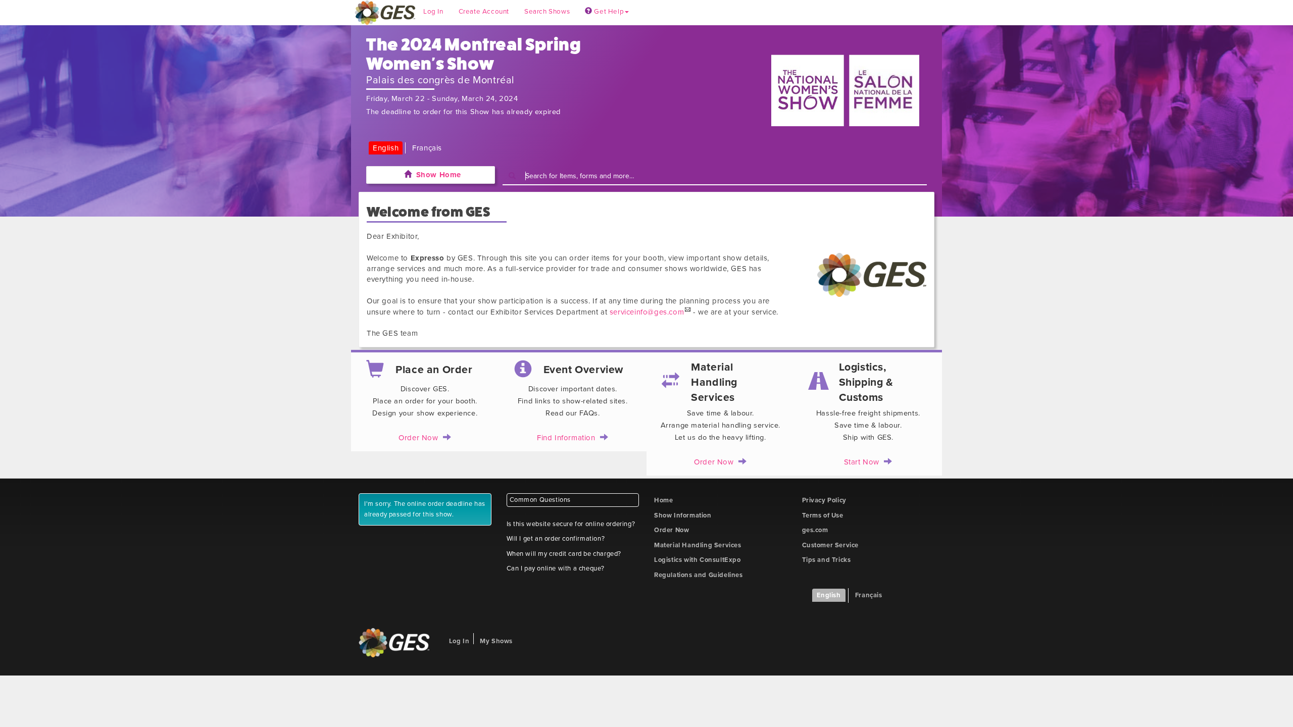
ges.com (815, 530)
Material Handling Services (697, 545)
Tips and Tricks (826, 560)
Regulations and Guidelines (698, 575)
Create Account (484, 12)
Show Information (683, 515)
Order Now (671, 530)
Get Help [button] (608, 12)
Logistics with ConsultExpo (697, 560)
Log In (433, 12)
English (386, 147)
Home (663, 500)
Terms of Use (822, 515)
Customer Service (830, 545)
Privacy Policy (824, 500)
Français (427, 147)
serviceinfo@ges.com (647, 312)
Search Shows (547, 12)
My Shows (496, 641)
